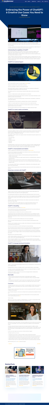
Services (29, 1)
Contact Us (46, 1)
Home (26, 1)
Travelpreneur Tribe (23, 17)
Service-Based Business (8, 380)
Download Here (30, 354)
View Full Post (8, 386)
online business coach (12, 379)
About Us (39, 1)
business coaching (26, 377)
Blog (42, 1)
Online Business (7, 379)
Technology (13, 380)
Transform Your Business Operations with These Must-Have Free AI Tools (11, 376)
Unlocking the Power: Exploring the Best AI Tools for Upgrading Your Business (37, 376)
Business (23, 377)
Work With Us (34, 1)
